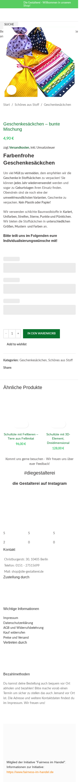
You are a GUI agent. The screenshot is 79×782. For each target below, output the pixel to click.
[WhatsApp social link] (11, 7)
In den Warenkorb (41, 333)
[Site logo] (44, 14)
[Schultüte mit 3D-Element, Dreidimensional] (58, 412)
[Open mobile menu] (5, 14)
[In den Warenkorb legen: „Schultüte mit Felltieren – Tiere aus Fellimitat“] (17, 424)
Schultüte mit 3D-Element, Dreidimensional (58, 439)
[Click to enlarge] (11, 90)
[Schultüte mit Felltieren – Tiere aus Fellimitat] (20, 412)
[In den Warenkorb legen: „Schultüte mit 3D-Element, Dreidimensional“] (54, 424)
